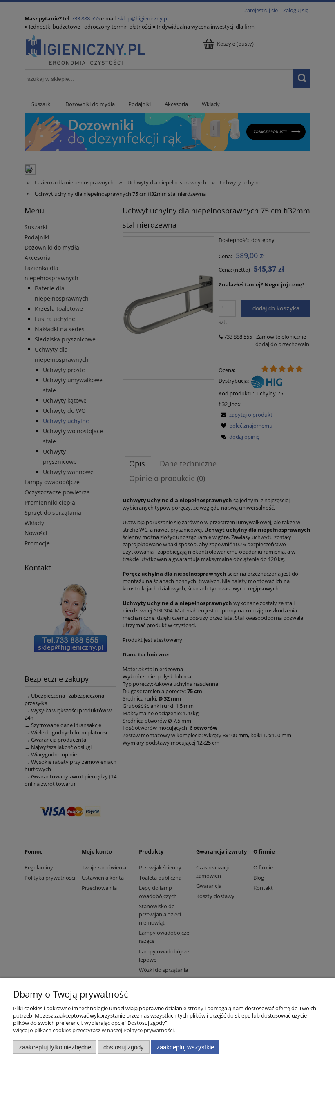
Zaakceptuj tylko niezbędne (55, 1047)
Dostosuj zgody (123, 1047)
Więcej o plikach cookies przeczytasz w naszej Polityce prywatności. (94, 1030)
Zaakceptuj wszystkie (185, 1047)
